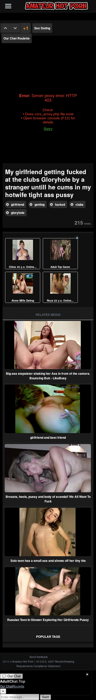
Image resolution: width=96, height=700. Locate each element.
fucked (60, 204)
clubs (79, 204)
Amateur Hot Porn (23, 661)
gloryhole (18, 212)
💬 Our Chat (11, 676)
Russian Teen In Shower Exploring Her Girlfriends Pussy (48, 619)
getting (40, 204)
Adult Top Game (60, 267)
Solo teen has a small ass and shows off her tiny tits (48, 560)
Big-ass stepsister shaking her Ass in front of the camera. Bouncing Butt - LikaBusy (48, 375)
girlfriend (17, 204)
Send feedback (38, 657)
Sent (45, 697)
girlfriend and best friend (48, 437)
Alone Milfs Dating (23, 300)
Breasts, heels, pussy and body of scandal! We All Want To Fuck (48, 498)
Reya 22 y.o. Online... (60, 300)
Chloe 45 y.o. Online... (23, 267)
